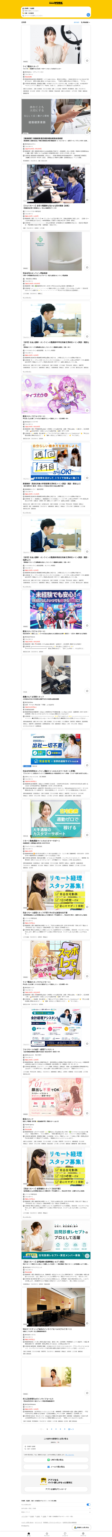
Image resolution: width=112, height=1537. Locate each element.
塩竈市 (38, 1516)
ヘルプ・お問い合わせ (27, 1522)
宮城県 (32, 1516)
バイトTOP (24, 1516)
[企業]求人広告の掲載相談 (70, 1522)
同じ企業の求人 (27, 297)
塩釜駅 (44, 1516)
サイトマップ (38, 1522)
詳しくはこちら (70, 1454)
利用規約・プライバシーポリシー (52, 1522)
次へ (70, 1429)
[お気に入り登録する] (87, 60)
